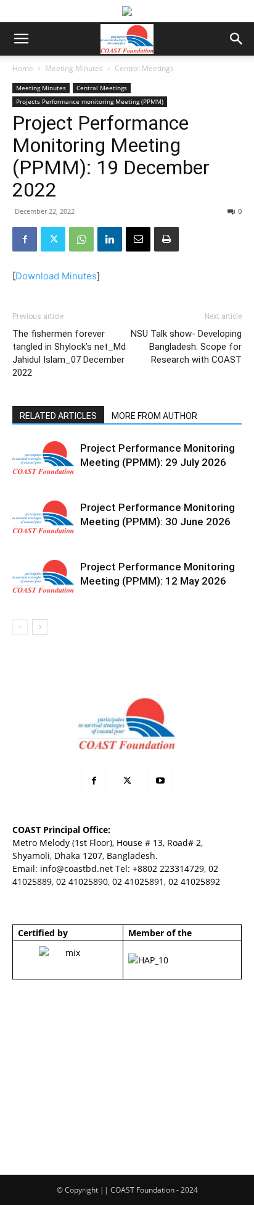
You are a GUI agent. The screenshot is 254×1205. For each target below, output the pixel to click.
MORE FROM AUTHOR (154, 416)
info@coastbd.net (76, 868)
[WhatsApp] (81, 239)
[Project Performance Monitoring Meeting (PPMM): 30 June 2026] (43, 517)
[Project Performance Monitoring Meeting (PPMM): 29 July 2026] (43, 457)
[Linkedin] (109, 239)
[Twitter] (53, 239)
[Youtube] (160, 781)
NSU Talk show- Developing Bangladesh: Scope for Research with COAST (186, 346)
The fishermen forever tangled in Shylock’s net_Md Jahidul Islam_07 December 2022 (69, 353)
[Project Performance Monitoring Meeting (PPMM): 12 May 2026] (43, 576)
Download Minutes (56, 276)
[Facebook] (24, 239)
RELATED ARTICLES (58, 416)
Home (22, 68)
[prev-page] (20, 627)
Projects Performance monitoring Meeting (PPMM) (89, 101)
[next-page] (39, 627)
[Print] (166, 239)
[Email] (138, 239)
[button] (21, 39)
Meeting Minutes (74, 68)
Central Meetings (144, 68)
